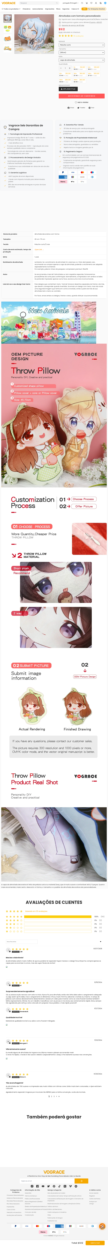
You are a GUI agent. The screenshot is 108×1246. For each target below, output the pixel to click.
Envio (61, 32)
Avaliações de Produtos (14, 1215)
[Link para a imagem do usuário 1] (11, 1029)
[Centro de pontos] (101, 3)
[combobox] (38, 3)
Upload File (69, 89)
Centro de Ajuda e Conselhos (57, 1212)
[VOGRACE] (8, 3)
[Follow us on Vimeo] (70, 1186)
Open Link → (39, 249)
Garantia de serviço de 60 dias (73, 25)
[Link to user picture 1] (11, 971)
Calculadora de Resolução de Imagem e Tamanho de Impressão (65, 1200)
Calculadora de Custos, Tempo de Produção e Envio (64, 1196)
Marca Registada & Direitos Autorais (34, 1202)
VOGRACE (50, 1236)
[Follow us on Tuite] (48, 1186)
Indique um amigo (93, 1202)
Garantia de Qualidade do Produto (36, 1209)
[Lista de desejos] (91, 3)
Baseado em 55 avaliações (36, 911)
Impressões (10, 1207)
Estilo (60, 56)
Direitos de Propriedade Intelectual (36, 1206)
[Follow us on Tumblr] (64, 1186)
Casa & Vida (11, 1209)
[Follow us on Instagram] (32, 1186)
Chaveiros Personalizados (15, 1195)
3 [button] (54, 1096)
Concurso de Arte (30, 1212)
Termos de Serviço (31, 1196)
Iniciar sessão (93, 1193)
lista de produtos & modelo (56, 1193)
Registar (92, 1196)
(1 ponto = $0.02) (95, 22)
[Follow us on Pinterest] (54, 1186)
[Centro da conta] (96, 3)
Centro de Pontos (94, 1199)
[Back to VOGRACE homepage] (54, 1172)
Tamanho (62, 49)
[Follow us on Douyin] (59, 1186)
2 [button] (51, 1096)
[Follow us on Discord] (75, 1186)
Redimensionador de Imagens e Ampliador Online (64, 1204)
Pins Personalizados (13, 1204)
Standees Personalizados (15, 1201)
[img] (20, 949)
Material (62, 41)
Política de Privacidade (32, 1199)
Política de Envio (53, 1206)
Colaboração (29, 1215)
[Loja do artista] (105, 3)
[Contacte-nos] (82, 3)
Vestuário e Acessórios (14, 1212)
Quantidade (63, 64)
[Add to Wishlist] (24, 1145)
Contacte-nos (52, 1221)
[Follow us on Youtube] (43, 1186)
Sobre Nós (28, 1193)
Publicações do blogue (55, 1218)
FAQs (49, 1215)
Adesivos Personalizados (15, 1198)
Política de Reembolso (55, 1209)
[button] (66, 36)
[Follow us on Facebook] (37, 1186)
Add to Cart (95, 1243)
